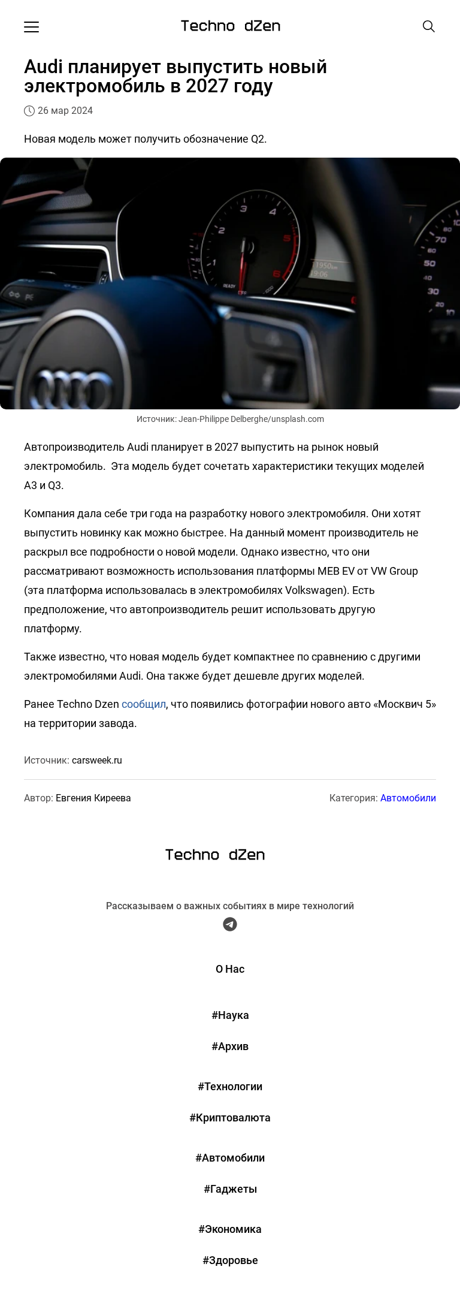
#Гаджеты (230, 1189)
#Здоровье (230, 1260)
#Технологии (230, 1086)
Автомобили (408, 798)
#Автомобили (230, 1157)
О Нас (230, 969)
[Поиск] (429, 26)
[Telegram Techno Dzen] (230, 927)
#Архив (230, 1046)
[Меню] (31, 26)
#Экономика (230, 1229)
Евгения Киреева (93, 798)
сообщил (144, 704)
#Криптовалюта (230, 1117)
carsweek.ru (97, 760)
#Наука (230, 1015)
